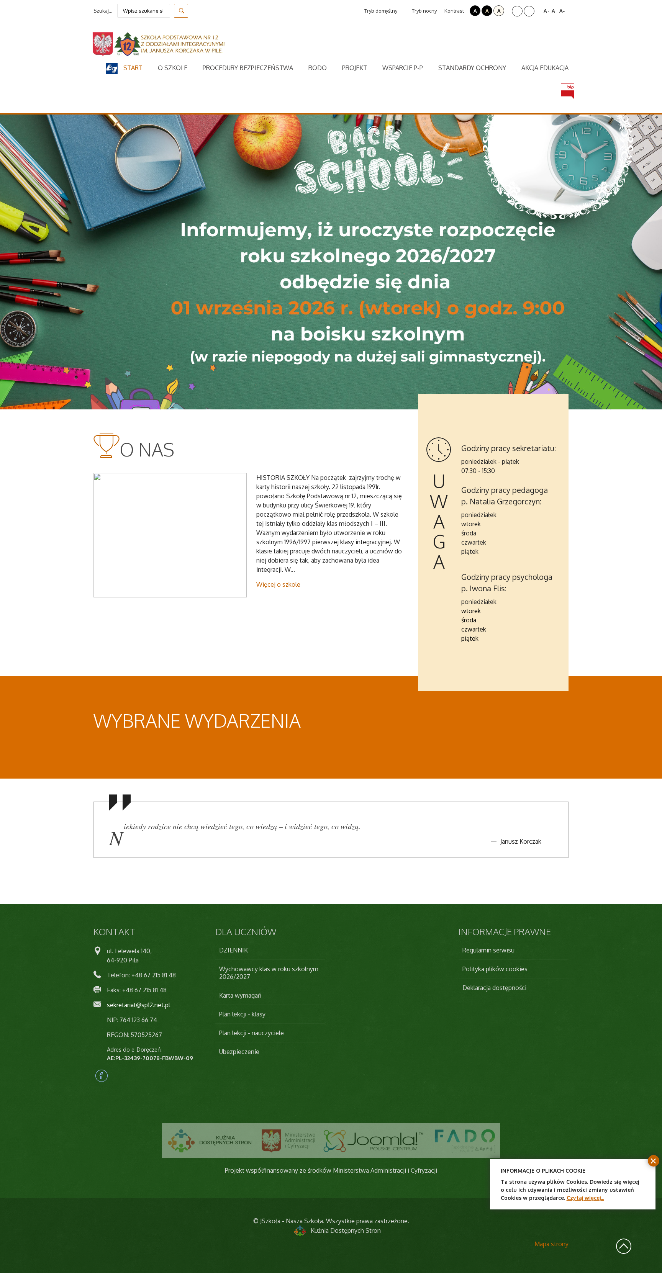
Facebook (101, 1076)
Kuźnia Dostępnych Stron (346, 1230)
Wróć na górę (623, 1246)
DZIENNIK (233, 950)
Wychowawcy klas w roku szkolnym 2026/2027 (268, 972)
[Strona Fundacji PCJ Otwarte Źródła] (373, 1140)
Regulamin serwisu (488, 950)
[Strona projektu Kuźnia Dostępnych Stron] (210, 1140)
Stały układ (517, 11)
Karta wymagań (240, 995)
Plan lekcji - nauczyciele (251, 1033)
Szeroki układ (529, 11)
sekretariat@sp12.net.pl (138, 1005)
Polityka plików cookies (495, 969)
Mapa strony (551, 1244)
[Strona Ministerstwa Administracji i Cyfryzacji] (288, 1140)
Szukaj (181, 11)
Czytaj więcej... (585, 1197)
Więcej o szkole (278, 584)
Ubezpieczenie (239, 1051)
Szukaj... (102, 11)
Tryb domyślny (380, 11)
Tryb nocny (424, 11)
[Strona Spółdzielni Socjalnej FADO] (464, 1140)
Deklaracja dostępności (494, 988)
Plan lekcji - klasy (242, 1014)
